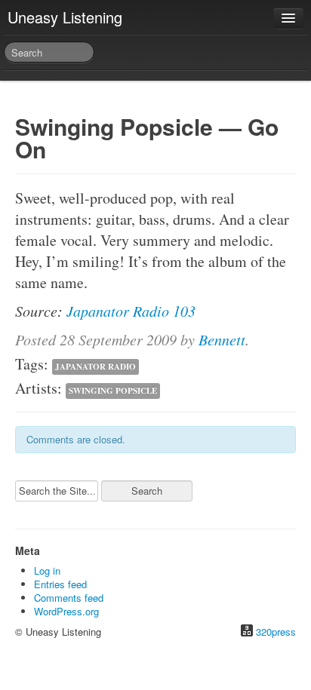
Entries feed (60, 584)
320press (276, 631)
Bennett (222, 339)
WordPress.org (66, 611)
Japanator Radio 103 (131, 310)
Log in (47, 570)
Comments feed (68, 597)
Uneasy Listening (65, 17)
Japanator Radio (95, 366)
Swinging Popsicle (113, 391)
